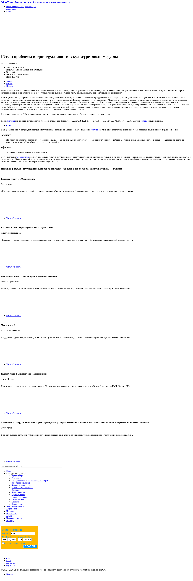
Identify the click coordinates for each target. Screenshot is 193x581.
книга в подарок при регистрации (21, 7)
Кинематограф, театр (21, 485)
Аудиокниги (11, 509)
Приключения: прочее (21, 497)
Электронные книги (15, 506)
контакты (10, 563)
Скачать (9, 125)
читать (144, 121)
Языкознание (17, 504)
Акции (9, 516)
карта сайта (11, 565)
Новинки (10, 511)
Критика (15, 490)
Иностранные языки (21, 483)
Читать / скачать (13, 218)
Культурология (18, 492)
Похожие (10, 86)
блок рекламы (22, 157)
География (16, 478)
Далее (9, 81)
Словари (15, 502)
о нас (8, 558)
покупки (11, 121)
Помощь (10, 520)
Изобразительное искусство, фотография (30, 480)
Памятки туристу (14, 518)
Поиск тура (11, 513)
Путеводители (18, 499)
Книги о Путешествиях (22, 487)
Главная (9, 471)
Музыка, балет (18, 494)
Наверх (9, 574)
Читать (9, 84)
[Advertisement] (68, 33)
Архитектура (17, 476)
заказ (8, 561)
